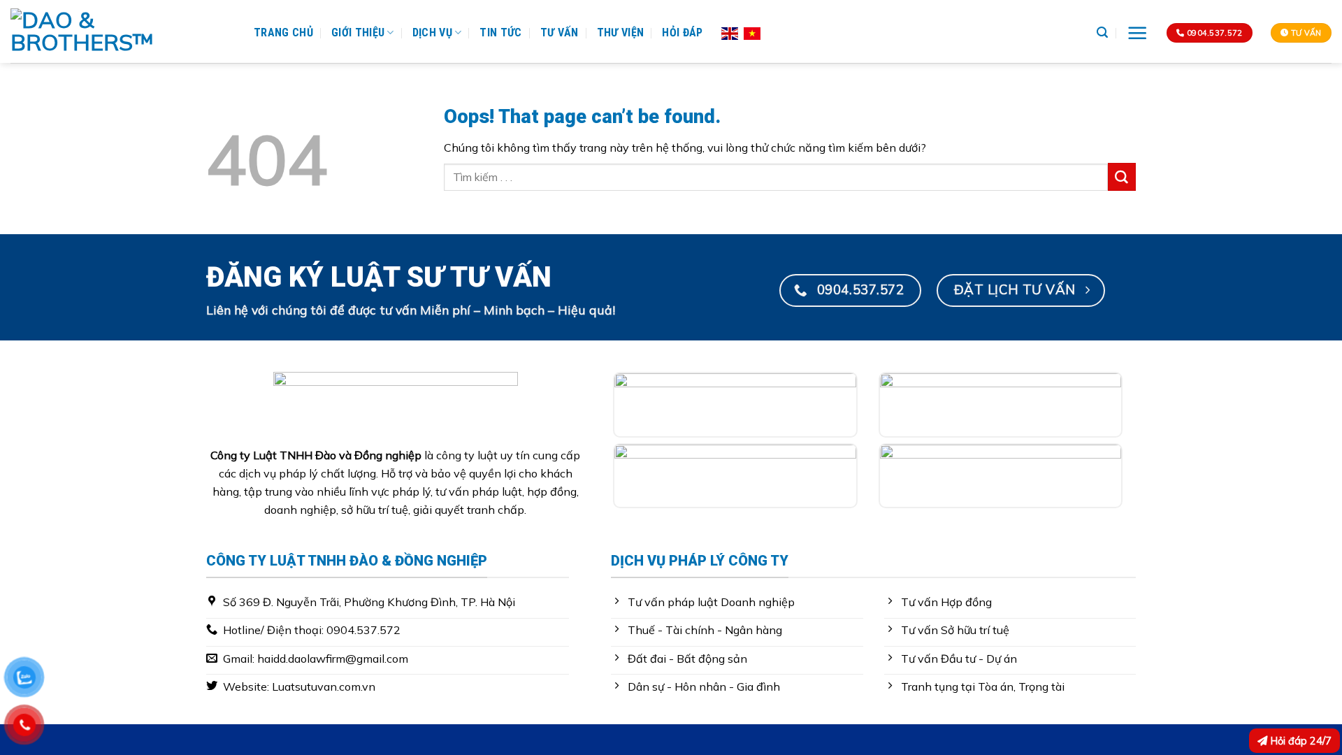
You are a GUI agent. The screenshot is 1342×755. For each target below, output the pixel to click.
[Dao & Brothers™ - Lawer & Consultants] (121, 31)
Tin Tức (500, 32)
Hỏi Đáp (682, 32)
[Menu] (1137, 33)
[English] (729, 32)
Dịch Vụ (432, 32)
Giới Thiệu (357, 32)
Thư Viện (620, 32)
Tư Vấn (559, 32)
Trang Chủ (283, 32)
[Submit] (1122, 177)
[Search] (1102, 32)
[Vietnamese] (752, 32)
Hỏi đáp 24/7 (1300, 740)
